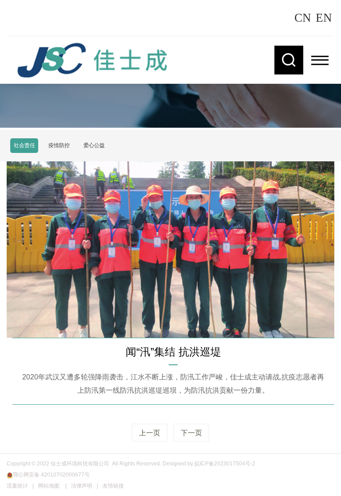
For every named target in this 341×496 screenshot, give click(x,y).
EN (324, 17)
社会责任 (24, 145)
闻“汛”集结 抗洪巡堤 (173, 352)
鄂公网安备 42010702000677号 (51, 475)
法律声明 (81, 486)
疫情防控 (59, 145)
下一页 (191, 433)
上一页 (149, 433)
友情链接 (113, 486)
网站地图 (48, 486)
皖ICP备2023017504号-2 (224, 464)
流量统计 (17, 486)
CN (302, 17)
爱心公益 (94, 145)
